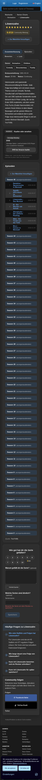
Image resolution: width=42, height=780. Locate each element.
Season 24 (19, 371)
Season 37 (19, 283)
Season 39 (19, 270)
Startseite (8, 15)
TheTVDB (8, 123)
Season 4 (18, 506)
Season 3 (18, 513)
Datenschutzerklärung (20, 763)
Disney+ (5, 754)
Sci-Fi (4, 734)
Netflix (4, 749)
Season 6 (18, 493)
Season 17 (19, 418)
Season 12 (19, 452)
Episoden (28, 52)
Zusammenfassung (12, 52)
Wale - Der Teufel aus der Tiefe (17, 221)
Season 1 (18, 526)
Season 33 (19, 310)
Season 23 (19, 378)
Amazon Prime (7, 752)
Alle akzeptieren (10, 768)
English (38, 3)
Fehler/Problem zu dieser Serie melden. (18, 720)
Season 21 (19, 391)
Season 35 (19, 297)
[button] (4, 3)
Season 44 (19, 236)
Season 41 (19, 256)
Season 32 (19, 317)
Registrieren (23, 3)
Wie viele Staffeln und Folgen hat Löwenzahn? (22, 634)
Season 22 (19, 385)
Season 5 (18, 499)
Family (32, 68)
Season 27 (19, 351)
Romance (25, 739)
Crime (4, 731)
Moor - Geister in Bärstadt (17, 228)
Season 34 (19, 304)
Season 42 (19, 250)
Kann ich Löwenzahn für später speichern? (21, 671)
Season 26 (19, 358)
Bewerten (8, 56)
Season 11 (19, 459)
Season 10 (19, 466)
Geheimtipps (26, 742)
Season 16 (19, 425)
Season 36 (19, 290)
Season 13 (19, 445)
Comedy (9, 68)
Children (27, 63)
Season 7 (18, 486)
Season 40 (19, 263)
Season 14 (19, 439)
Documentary (21, 68)
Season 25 (19, 364)
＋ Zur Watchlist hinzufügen (18, 39)
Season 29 (19, 337)
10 (22, 562)
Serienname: (10, 598)
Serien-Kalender (27, 754)
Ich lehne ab (24, 768)
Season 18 (19, 412)
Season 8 (18, 479)
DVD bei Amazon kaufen (21, 150)
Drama (24, 731)
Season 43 (19, 243)
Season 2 (18, 520)
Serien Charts (22, 15)
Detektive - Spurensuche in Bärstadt (18, 185)
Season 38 (19, 277)
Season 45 (19, 180)
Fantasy (4, 737)
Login (15, 3)
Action (24, 734)
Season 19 (19, 405)
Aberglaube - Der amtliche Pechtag (18, 213)
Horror (24, 737)
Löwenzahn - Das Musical (18, 200)
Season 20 (19, 398)
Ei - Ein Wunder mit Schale (17, 206)
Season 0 (18, 533)
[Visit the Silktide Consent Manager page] (36, 774)
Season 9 (18, 472)
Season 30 (19, 331)
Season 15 (19, 432)
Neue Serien (26, 752)
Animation (11, 17)
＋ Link (19, 56)
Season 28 (19, 344)
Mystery (4, 742)
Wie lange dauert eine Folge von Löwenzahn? (22, 655)
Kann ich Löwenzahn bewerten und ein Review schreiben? (21, 663)
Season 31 (19, 324)
